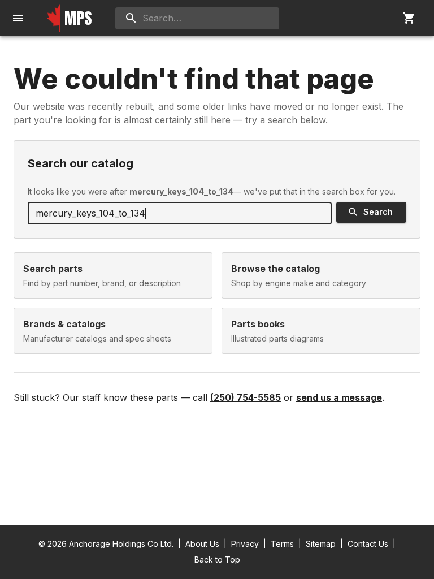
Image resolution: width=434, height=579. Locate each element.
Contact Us (368, 543)
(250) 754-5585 (245, 397)
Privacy (245, 543)
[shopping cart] (409, 18)
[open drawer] (18, 18)
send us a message (339, 397)
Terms (282, 543)
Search (378, 212)
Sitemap (321, 543)
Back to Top (217, 559)
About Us (202, 543)
